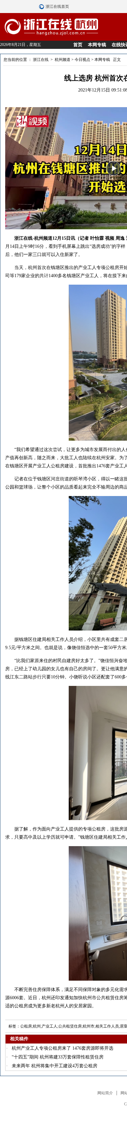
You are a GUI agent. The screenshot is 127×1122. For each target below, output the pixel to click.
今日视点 (82, 59)
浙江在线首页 (42, 6)
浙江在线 (40, 59)
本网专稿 (97, 44)
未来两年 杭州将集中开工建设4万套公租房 (54, 1065)
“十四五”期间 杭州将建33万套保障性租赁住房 (58, 1057)
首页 (77, 44)
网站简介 (105, 1093)
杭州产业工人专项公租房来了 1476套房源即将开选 (62, 1048)
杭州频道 (62, 59)
